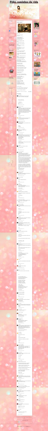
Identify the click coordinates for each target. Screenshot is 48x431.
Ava (18, 324)
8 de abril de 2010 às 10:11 (21, 119)
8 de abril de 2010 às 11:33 (21, 143)
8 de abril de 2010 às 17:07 (21, 220)
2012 (10, 92)
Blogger (29, 426)
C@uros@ (19, 352)
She (18, 398)
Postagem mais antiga (29, 417)
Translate (11, 22)
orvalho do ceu (20, 312)
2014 (10, 90)
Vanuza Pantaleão (20, 151)
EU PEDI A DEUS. (11, 131)
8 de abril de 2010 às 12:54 (21, 175)
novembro (11, 96)
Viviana (19, 332)
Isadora (19, 303)
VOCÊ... (11, 155)
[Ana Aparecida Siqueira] (9, 31)
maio (11, 102)
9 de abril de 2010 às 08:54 (21, 350)
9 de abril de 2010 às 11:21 (21, 378)
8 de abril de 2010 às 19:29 (21, 267)
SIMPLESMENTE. (11, 127)
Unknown (19, 190)
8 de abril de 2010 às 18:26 (21, 250)
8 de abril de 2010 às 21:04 (21, 307)
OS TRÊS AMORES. (11, 148)
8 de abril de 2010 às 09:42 (21, 100)
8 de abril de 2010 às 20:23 (21, 301)
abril (11, 103)
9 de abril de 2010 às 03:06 (21, 330)
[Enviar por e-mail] (28, 91)
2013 (10, 91)
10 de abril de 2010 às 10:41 (21, 412)
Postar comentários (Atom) (25, 420)
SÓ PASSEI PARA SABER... (11, 154)
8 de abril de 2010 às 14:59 (21, 202)
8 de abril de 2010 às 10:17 (21, 132)
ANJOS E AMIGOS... (11, 149)
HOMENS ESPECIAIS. (11, 157)
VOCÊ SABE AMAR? (11, 133)
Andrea (19, 409)
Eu (18, 183)
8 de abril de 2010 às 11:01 (21, 139)
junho (11, 101)
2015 (10, 89)
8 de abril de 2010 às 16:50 (21, 215)
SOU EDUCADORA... (11, 152)
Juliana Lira (19, 360)
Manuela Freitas (20, 106)
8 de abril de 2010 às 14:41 (21, 197)
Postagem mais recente (20, 417)
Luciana (19, 258)
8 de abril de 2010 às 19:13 (21, 263)
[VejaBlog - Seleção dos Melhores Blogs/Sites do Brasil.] (12, 25)
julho (11, 100)
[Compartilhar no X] (29, 91)
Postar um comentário (20, 414)
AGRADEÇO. (11, 146)
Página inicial (24, 418)
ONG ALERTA (20, 298)
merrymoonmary (23, 426)
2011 (10, 93)
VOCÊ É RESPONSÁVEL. (11, 115)
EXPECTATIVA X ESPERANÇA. (11, 124)
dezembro (11, 95)
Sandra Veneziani (20, 171)
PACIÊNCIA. (11, 113)
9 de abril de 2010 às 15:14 (21, 397)
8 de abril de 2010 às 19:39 (21, 290)
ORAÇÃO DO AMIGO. (11, 135)
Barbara (19, 394)
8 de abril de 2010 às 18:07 (21, 241)
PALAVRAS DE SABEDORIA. (11, 111)
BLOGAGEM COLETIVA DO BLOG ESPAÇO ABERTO (11, 106)
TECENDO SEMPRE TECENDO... (11, 122)
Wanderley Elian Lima (20, 199)
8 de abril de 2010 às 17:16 (21, 228)
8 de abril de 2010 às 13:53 (21, 189)
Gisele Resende (20, 177)
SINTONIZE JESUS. (11, 159)
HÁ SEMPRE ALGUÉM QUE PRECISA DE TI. (11, 118)
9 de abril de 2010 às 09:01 (21, 359)
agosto (11, 99)
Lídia (18, 216)
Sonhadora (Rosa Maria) (21, 121)
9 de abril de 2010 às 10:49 (21, 373)
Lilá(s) (19, 230)
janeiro (11, 162)
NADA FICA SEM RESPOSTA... (11, 143)
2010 (10, 94)
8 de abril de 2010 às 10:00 (21, 104)
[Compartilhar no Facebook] (30, 91)
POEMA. (11, 145)
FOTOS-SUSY (20, 221)
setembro (11, 98)
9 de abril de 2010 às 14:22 (21, 388)
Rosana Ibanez (20, 133)
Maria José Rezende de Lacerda (21, 385)
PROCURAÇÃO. (11, 109)
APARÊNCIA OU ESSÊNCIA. (11, 129)
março (11, 160)
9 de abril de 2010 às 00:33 (21, 316)
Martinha (19, 389)
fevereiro (11, 161)
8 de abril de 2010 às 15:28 (21, 209)
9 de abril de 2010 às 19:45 (21, 401)
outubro (11, 97)
